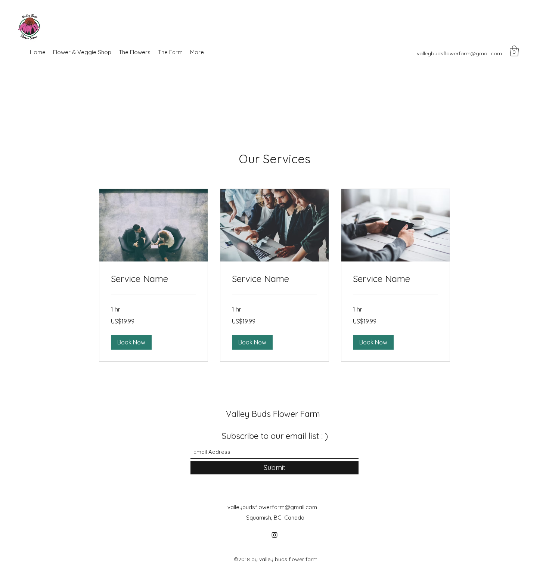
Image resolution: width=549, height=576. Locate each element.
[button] (514, 51)
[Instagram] (274, 535)
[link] (153, 279)
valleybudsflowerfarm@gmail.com (459, 53)
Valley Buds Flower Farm (273, 414)
